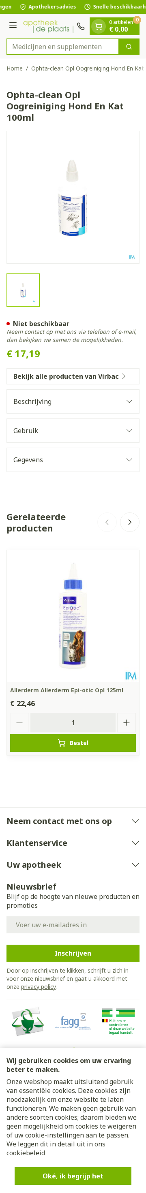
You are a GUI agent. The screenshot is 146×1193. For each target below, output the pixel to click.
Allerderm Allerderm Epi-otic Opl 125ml (66, 690)
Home (14, 68)
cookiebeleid (25, 1152)
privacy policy (38, 986)
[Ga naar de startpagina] (48, 26)
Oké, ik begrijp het (73, 1176)
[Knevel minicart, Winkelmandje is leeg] (98, 26)
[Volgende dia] (130, 522)
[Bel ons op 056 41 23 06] (81, 26)
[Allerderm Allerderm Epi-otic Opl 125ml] (73, 616)
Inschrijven (73, 953)
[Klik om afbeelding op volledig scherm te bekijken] (73, 197)
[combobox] (62, 46)
